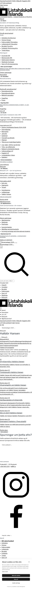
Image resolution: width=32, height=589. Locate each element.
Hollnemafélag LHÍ (7, 151)
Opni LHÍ (9, 64)
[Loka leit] (1, 247)
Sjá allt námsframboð (6, 33)
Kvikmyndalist (9, 42)
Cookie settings (16, 583)
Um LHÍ (2, 111)
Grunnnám (5, 55)
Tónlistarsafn (7, 345)
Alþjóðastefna (5, 220)
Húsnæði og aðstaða (7, 138)
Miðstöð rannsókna (7, 95)
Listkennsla (9, 44)
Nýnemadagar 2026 (8, 328)
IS (0, 7)
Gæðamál (4, 136)
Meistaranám (6, 58)
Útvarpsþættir (9, 347)
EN (3, 7)
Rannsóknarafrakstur (8, 93)
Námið (2, 19)
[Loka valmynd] (0, 308)
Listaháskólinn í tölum (8, 155)
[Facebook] (16, 516)
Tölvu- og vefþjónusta (8, 147)
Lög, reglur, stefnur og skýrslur (10, 145)
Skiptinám (7, 62)
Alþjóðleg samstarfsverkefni (10, 229)
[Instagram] (16, 484)
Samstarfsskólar (6, 227)
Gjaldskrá (4, 157)
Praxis (3, 100)
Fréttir (14, 1)
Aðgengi (4, 140)
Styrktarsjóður (13, 343)
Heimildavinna (5, 190)
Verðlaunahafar (22, 343)
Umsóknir (4, 287)
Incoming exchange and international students (15, 231)
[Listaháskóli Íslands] (16, 303)
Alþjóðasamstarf (5, 201)
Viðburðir (19, 1)
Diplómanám (8, 60)
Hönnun (6, 40)
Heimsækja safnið (5, 181)
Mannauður (4, 131)
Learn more (5, 571)
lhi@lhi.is (13, 466)
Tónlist (5, 50)
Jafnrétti (4, 133)
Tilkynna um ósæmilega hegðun (11, 142)
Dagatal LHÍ (5, 153)
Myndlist (7, 46)
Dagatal (24, 1)
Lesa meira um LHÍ (5, 125)
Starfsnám (4, 224)
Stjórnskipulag (5, 129)
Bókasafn (3, 166)
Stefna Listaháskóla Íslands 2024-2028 (13, 127)
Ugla (1, 5)
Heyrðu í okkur (7, 535)
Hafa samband (7, 3)
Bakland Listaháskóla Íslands (10, 149)
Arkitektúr (8, 38)
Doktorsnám (5, 291)
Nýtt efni (4, 183)
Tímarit (3, 187)
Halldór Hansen (6, 194)
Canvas (5, 5)
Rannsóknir (3, 74)
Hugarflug (4, 98)
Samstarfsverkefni (5, 1)
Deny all (16, 579)
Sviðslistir (9, 48)
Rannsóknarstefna (7, 91)
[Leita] (0, 242)
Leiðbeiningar (5, 192)
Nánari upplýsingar (5, 218)
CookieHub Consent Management (18, 586)
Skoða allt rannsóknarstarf (8, 89)
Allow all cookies (16, 575)
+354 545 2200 (5, 466)
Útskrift (3, 285)
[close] (29, 562)
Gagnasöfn (4, 185)
